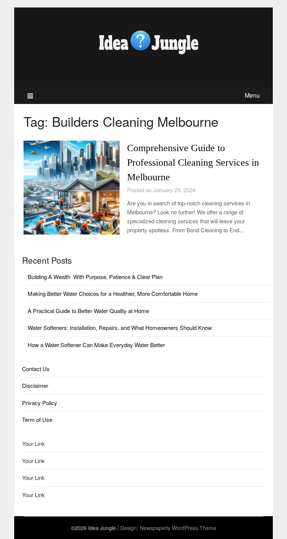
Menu (252, 95)
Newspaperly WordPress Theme (178, 528)
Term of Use (37, 419)
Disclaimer (35, 385)
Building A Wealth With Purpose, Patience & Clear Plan (95, 277)
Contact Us (36, 369)
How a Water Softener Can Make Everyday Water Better (96, 345)
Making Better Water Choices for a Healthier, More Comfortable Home (113, 293)
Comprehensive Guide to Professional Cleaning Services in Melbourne (193, 163)
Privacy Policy (39, 403)
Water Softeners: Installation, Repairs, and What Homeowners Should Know (120, 327)
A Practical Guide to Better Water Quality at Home (88, 311)
